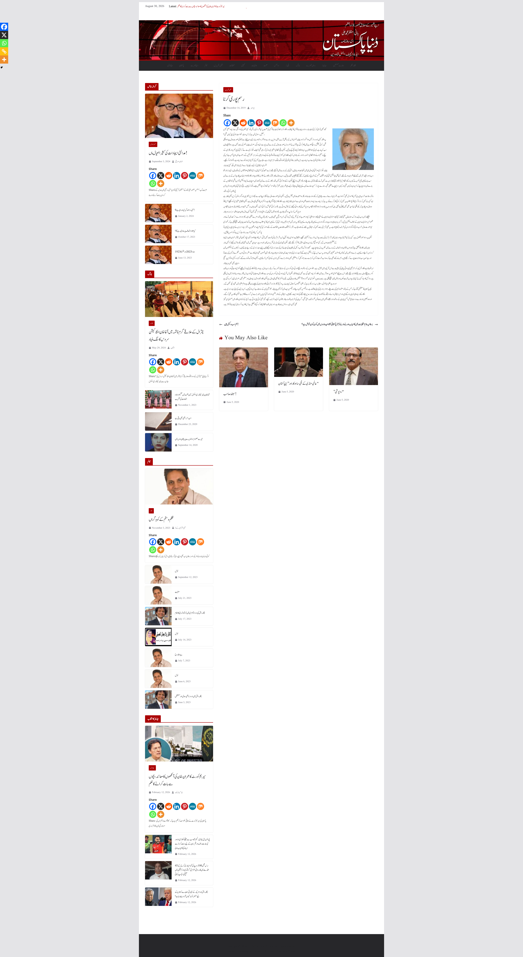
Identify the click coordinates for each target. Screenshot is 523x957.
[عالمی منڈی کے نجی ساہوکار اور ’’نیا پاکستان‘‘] (298, 350)
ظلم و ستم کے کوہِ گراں (161, 519)
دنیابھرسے (194, 65)
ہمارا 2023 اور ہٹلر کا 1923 (185, 252)
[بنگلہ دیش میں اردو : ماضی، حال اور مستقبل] (158, 699)
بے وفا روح (178, 655)
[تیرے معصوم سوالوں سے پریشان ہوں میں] (158, 442)
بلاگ (298, 65)
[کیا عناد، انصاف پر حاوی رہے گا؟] (158, 234)
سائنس (276, 65)
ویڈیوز (324, 65)
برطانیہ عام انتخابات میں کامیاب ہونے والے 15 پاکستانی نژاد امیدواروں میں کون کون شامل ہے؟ (337, 324)
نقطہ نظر (353, 65)
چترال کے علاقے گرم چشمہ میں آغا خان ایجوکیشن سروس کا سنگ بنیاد (176, 336)
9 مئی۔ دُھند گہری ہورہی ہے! (185, 210)
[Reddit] (243, 122)
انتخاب (173, 347)
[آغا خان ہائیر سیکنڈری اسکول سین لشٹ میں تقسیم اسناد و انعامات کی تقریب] (158, 400)
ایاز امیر (252, 108)
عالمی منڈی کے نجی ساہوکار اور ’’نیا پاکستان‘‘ (298, 383)
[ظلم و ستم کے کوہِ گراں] (179, 486)
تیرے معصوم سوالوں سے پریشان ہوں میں (189, 439)
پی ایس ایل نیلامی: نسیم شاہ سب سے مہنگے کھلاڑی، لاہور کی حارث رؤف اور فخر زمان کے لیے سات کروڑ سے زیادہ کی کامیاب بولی (192, 843)
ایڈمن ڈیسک (179, 792)
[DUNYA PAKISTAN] (261, 23)
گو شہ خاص (153, 144)
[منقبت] (158, 595)
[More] (291, 122)
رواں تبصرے (310, 65)
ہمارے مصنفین (338, 65)
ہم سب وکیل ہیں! (231, 324)
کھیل (243, 65)
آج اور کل (181, 6)
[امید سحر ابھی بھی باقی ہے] (158, 421)
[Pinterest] (259, 122)
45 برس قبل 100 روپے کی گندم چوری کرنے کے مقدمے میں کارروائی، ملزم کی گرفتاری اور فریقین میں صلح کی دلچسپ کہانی (192, 870)
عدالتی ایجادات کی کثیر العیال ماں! (168, 153)
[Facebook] (227, 122)
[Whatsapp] (283, 122)
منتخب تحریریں (218, 65)
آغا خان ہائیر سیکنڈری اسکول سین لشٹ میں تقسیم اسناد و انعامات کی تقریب (192, 397)
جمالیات (254, 65)
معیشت (232, 65)
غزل (176, 571)
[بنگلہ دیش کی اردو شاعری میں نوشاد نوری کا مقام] (158, 616)
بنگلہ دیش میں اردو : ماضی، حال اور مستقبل (188, 696)
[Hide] (1, 67)
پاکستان (181, 65)
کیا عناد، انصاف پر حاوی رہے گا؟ (185, 231)
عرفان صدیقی (179, 161)
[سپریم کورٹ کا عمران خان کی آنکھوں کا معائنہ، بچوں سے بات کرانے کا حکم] (179, 744)
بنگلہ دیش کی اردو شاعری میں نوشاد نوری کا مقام (190, 613)
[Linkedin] (251, 122)
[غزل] (158, 574)
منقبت (177, 592)
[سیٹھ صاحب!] (243, 350)
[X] (235, 122)
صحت (265, 65)
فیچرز (287, 65)
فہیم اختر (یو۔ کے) (180, 528)
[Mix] (275, 122)
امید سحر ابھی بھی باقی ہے (183, 418)
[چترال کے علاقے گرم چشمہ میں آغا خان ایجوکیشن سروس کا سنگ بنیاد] (179, 299)
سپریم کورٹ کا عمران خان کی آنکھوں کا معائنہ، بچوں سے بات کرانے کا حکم (177, 780)
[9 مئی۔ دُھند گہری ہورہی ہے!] (158, 213)
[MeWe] (267, 122)
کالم (206, 65)
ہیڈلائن (170, 65)
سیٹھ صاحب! (230, 394)
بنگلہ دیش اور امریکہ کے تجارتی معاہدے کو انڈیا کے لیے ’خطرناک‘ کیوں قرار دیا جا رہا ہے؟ (191, 894)
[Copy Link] (4, 51)
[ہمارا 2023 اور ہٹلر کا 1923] (158, 255)
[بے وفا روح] (158, 658)
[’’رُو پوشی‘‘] (353, 350)
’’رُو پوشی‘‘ (338, 392)
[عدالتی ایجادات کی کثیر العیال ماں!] (179, 116)
